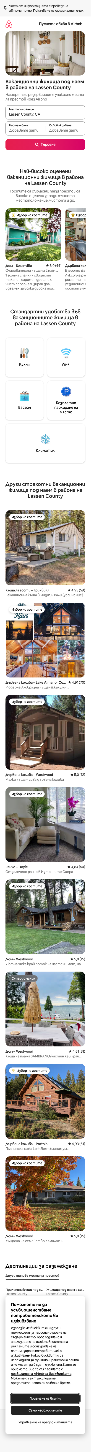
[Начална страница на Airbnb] (8, 24)
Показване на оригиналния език (58, 10)
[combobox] (45, 114)
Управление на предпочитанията (45, 1422)
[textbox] (25, 130)
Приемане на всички (45, 1398)
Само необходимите (45, 1410)
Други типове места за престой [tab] (32, 1275)
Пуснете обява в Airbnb (60, 24)
